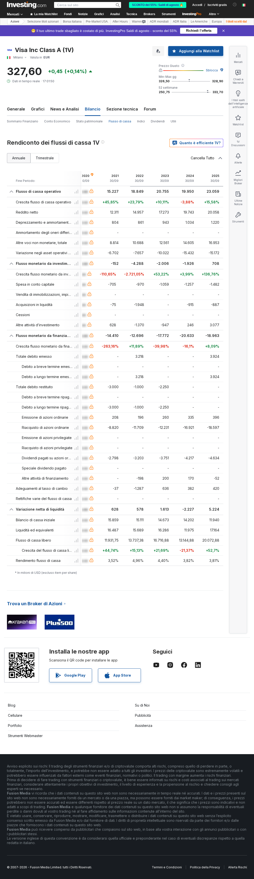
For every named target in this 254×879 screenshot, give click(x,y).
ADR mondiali (159, 21)
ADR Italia (180, 21)
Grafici (37, 109)
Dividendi (158, 121)
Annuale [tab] (18, 158)
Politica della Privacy (205, 867)
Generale (16, 109)
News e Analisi (64, 109)
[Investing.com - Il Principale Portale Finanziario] (26, 4)
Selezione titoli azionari (43, 21)
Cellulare (15, 715)
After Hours (120, 21)
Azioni (14, 21)
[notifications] (235, 4)
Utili (173, 121)
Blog (11, 705)
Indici (141, 121)
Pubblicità (143, 715)
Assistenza (143, 725)
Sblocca (212, 70)
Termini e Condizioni (167, 867)
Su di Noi (142, 705)
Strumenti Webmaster (25, 736)
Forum (150, 109)
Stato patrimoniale (89, 121)
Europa (217, 21)
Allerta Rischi (237, 867)
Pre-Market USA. (97, 21)
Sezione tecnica (122, 109)
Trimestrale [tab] (45, 158)
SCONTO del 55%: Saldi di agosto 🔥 (157, 5)
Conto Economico (57, 121)
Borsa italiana (72, 21)
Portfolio (15, 725)
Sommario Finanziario (22, 121)
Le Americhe (199, 21)
